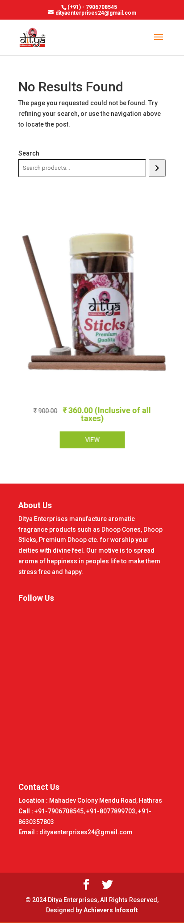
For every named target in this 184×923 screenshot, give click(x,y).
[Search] (157, 168)
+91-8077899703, (112, 811)
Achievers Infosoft (111, 910)
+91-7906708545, (60, 811)
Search (28, 153)
